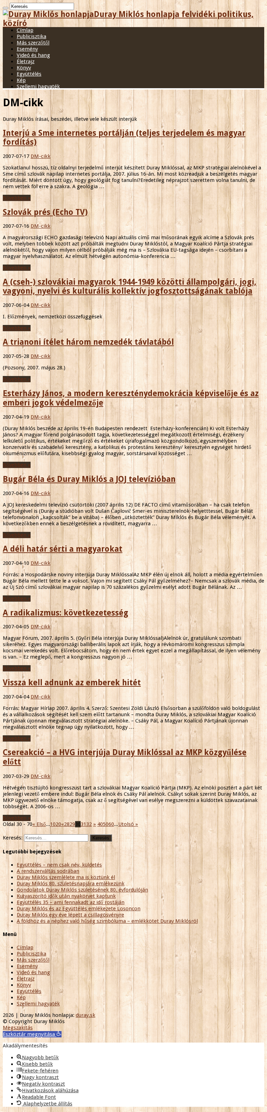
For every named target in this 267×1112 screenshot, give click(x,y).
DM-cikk (40, 156)
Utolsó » (128, 824)
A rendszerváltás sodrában (48, 871)
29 (72, 824)
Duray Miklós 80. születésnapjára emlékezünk (70, 883)
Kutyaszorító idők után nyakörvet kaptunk (66, 896)
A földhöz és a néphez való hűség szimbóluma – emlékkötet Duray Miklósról (107, 921)
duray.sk (85, 1015)
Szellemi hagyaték (38, 86)
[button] (32, 1034)
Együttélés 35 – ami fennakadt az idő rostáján (70, 902)
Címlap (25, 30)
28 (67, 824)
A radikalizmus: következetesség (65, 612)
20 (58, 824)
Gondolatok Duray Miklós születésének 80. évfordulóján (82, 890)
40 (100, 824)
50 (105, 824)
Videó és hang (33, 55)
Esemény (27, 49)
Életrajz (25, 61)
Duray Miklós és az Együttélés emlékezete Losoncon (78, 908)
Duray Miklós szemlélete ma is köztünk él (66, 877)
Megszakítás (18, 1028)
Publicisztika (31, 36)
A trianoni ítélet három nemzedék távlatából (88, 341)
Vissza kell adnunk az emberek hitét (72, 682)
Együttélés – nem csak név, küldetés (59, 865)
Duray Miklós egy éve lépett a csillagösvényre (70, 915)
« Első (39, 824)
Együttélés (29, 74)
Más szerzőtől (33, 43)
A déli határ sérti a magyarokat (62, 548)
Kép (21, 80)
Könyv (24, 68)
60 (111, 824)
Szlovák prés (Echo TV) (45, 212)
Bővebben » (17, 198)
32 (89, 824)
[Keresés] (5, 8)
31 (83, 824)
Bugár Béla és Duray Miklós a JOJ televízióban (89, 479)
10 (53, 824)
